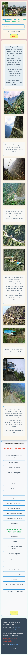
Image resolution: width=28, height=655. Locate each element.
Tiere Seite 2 (14, 603)
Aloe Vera (14, 541)
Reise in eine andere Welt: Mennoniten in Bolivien (14, 473)
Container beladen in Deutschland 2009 (14, 585)
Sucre (14, 493)
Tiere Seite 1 (14, 598)
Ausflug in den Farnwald (14, 467)
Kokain (14, 565)
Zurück (14, 36)
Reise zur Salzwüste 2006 (14, 508)
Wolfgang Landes (14, 644)
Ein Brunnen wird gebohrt (14, 574)
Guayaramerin (14, 479)
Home (6, 26)
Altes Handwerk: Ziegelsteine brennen (14, 547)
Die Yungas (14, 489)
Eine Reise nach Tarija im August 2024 (14, 456)
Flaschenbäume (14, 536)
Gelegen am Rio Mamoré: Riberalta (14, 484)
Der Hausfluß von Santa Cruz (14, 513)
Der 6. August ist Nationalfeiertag (14, 569)
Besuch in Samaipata (14, 462)
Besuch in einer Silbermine (14, 503)
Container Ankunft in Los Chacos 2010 (14, 592)
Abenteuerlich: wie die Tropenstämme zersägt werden (14, 554)
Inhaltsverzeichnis (14, 608)
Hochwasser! (14, 579)
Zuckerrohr (14, 560)
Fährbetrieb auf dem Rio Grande (14, 518)
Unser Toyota (14, 523)
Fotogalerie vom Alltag (14, 31)
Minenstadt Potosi (14, 498)
